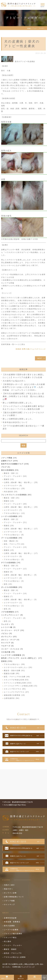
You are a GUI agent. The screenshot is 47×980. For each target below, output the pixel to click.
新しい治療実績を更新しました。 (18, 403)
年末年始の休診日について (15, 422)
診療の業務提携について (14, 897)
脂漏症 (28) (9, 525)
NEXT (39, 358)
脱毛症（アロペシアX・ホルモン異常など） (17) (21, 658)
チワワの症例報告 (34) (10, 563)
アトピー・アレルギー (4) (15, 618)
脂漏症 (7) (8, 596)
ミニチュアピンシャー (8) (12, 615)
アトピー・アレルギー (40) (15, 504)
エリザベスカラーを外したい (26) (18, 667)
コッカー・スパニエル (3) (12, 649)
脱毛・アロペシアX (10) (14, 544)
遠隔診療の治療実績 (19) (14, 695)
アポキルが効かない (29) (14, 488)
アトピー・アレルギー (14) (15, 593)
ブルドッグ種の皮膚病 (13, 933)
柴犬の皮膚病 (9, 926)
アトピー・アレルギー (13, 945)
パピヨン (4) (6, 633)
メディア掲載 (9, 901)
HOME (29, 28)
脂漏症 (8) (8, 572)
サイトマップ (9, 904)
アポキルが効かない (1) (14, 606)
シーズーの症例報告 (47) (11, 516)
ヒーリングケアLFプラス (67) (16, 692)
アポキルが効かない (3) (14, 581)
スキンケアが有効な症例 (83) (16, 680)
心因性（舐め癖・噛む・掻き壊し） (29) (21, 482)
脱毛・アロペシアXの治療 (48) (17, 677)
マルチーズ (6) (7, 646)
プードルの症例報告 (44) (11, 538)
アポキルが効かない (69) (14, 664)
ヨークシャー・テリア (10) (12, 630)
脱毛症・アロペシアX (13, 953)
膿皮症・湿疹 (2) (11, 519)
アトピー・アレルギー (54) (15, 476)
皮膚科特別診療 (10, 918)
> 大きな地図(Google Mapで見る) (14, 805)
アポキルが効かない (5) (14, 559)
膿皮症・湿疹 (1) (11, 473)
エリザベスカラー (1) (13, 603)
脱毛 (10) (8, 584)
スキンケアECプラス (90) (15, 689)
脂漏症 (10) (9, 550)
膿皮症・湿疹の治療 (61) (14, 670)
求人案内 (7, 941)
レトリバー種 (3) (8, 627)
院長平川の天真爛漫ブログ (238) (15, 464)
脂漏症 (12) (9, 479)
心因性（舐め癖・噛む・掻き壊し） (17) (21, 529)
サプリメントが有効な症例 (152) (18, 683)
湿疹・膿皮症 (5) (11, 541)
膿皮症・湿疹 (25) (11, 498)
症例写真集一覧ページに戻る (13, 344)
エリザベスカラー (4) (13, 578)
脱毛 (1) (7, 621)
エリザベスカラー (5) (13, 556)
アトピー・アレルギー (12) (15, 569)
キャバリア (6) (7, 643)
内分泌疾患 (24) (11, 492)
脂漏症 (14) (9, 501)
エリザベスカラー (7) (13, 510)
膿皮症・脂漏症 (10, 949)
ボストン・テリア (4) (10, 640)
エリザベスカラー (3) (13, 532)
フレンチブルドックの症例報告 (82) (16, 495)
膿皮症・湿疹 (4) (11, 565)
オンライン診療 (10, 893)
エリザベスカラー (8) (13, 485)
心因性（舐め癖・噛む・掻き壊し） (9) (20, 575)
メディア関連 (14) (9, 458)
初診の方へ (8, 889)
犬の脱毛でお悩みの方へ (14, 381)
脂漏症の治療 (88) (11, 673)
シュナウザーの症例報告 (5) (13, 655)
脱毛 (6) (7, 609)
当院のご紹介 (9, 885)
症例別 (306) (6, 661)
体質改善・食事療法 (12, 922)
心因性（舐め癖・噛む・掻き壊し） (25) (21, 507)
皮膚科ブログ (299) (9, 461)
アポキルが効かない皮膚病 (15, 957)
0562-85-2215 (17, 833)
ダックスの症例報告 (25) (11, 587)
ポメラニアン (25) (9, 636)
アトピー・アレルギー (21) (15, 522)
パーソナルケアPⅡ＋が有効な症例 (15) (20, 686)
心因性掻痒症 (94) (11, 698)
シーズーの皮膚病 (11, 930)
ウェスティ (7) (7, 624)
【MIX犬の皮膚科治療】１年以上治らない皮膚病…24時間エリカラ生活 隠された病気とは (24, 396)
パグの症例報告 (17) (10, 612)
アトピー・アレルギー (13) (15, 547)
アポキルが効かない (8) (14, 535)
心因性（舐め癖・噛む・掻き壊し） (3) (20, 599)
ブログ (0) (5, 467)
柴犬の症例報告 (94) (10, 470)
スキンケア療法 (10, 937)
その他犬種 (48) (8, 652)
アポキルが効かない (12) (14, 513)
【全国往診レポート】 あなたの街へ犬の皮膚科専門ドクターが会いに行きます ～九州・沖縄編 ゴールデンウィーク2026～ (24, 387)
